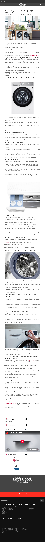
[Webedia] (4, 500)
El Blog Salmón (10, 519)
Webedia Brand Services (10, 14)
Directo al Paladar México (24, 529)
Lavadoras (31, 14)
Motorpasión (4, 519)
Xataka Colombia (5, 530)
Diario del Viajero (18, 521)
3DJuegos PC (10, 508)
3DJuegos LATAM (11, 528)
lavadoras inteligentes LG (11, 403)
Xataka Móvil (4, 506)
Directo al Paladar (23, 506)
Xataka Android (4, 507)
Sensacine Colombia (17, 531)
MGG (9, 507)
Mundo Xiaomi (4, 512)
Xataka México (4, 528)
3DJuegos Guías (11, 509)
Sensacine (17, 505)
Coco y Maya (17, 520)
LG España (17, 490)
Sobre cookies (28, 490)
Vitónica (30, 505)
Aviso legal (22, 490)
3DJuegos (10, 505)
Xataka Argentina (3, 532)
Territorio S (3, 513)
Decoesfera (31, 507)
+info (43, 1)
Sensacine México (17, 529)
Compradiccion (31, 508)
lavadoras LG (31, 360)
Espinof (16, 506)
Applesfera (4, 510)
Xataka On (3, 529)
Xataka (3, 505)
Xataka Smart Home (4, 509)
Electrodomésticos (25, 14)
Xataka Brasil (4, 533)
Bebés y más (17, 519)
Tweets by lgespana (8, 421)
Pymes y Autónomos (10, 521)
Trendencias (31, 506)
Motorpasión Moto (4, 521)
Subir (42, 500)
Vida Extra (10, 506)
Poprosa (30, 509)
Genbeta (3, 511)
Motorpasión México (10, 530)
